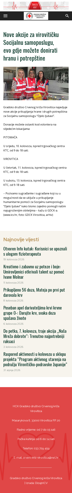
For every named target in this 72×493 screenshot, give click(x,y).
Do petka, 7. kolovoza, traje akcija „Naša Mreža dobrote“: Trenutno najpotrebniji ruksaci (34, 336)
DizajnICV (41, 483)
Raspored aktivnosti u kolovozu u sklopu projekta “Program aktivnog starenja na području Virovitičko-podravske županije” (35, 359)
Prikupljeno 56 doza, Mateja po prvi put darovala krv (34, 292)
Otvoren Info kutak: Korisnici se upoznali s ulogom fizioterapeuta (35, 251)
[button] (5, 15)
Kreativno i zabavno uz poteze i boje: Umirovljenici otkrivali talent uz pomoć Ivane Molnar (33, 271)
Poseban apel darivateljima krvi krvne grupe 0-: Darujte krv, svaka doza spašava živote (32, 312)
